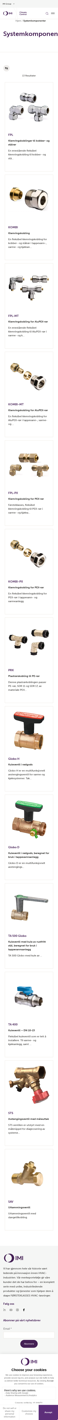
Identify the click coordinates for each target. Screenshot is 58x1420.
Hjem (18, 20)
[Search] (47, 13)
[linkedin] (4, 1310)
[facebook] (24, 1310)
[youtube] (11, 1310)
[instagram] (17, 1310)
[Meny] (53, 13)
